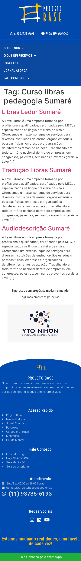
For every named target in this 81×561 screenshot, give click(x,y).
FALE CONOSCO (14, 78)
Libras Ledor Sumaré (31, 112)
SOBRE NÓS (12, 48)
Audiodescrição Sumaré (36, 228)
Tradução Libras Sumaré (36, 170)
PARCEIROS (12, 63)
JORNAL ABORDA (15, 71)
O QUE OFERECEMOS (18, 55)
